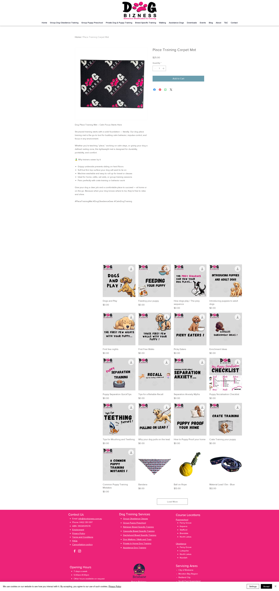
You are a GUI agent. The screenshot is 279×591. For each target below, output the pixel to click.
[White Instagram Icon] (80, 551)
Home (78, 37)
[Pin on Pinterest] (160, 89)
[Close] (275, 586)
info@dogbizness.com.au (90, 518)
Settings (253, 586)
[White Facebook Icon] (75, 551)
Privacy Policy (115, 586)
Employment (78, 529)
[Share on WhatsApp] (165, 89)
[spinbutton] (159, 68)
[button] (146, 23)
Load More (172, 501)
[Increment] (164, 68)
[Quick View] (119, 280)
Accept (266, 586)
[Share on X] (171, 89)
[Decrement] (155, 68)
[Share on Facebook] (154, 89)
